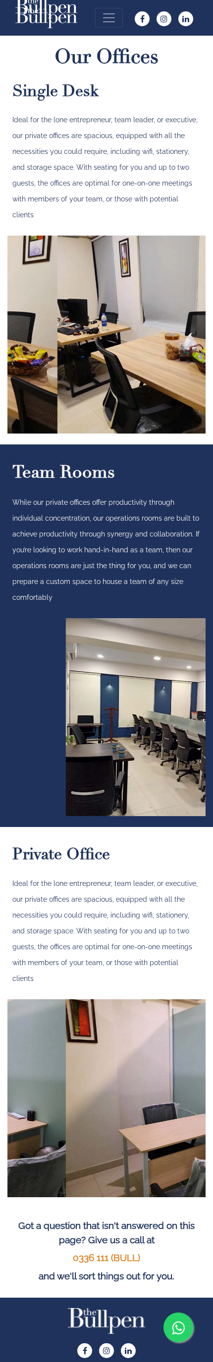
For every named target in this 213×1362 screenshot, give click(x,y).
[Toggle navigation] (109, 18)
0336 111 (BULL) (106, 1257)
